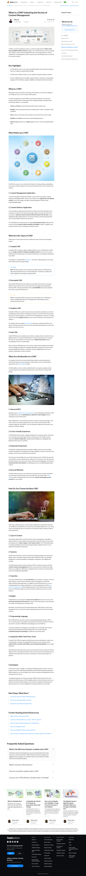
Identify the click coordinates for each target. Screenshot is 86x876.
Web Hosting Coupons (59, 840)
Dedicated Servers (48, 861)
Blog (70, 842)
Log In (19, 853)
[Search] (73, 2)
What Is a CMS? (65, 38)
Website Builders (48, 866)
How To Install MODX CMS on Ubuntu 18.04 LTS (23, 730)
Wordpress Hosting (48, 845)
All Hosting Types (48, 839)
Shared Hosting (47, 847)
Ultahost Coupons (60, 853)
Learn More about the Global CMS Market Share (22, 696)
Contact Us (34, 842)
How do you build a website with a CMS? (24, 771)
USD (76, 2)
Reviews (32, 2)
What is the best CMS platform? (21, 765)
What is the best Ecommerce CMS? (19, 716)
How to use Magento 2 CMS (17, 726)
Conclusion (63, 53)
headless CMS (28, 323)
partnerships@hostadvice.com (69, 25)
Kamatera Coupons (60, 843)
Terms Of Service (36, 866)
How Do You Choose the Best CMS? (69, 50)
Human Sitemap (35, 845)
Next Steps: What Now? (66, 56)
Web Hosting (47, 842)
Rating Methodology (64, 5)
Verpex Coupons (60, 855)
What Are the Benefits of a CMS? (69, 47)
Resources (48, 2)
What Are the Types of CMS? (68, 44)
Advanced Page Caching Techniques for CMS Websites (24, 723)
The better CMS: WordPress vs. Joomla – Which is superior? (25, 719)
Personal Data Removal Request (36, 860)
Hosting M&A (14, 865)
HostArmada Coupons (59, 847)
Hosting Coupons (60, 2)
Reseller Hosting (48, 863)
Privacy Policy (35, 863)
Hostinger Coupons (60, 850)
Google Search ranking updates (26, 413)
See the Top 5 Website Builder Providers (20, 700)
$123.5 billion (21, 364)
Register (11, 853)
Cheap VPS (46, 855)
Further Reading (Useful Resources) (69, 59)
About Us (34, 839)
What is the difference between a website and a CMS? (28, 749)
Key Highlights (64, 35)
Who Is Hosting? (72, 853)
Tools (70, 845)
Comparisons (40, 2)
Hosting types (24, 2)
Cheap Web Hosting (48, 850)
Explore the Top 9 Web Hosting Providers (21, 703)
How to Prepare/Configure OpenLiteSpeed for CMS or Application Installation (30, 733)
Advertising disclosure (74, 5)
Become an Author (69, 29)
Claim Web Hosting (36, 854)
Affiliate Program (36, 847)
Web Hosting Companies (72, 856)
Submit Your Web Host (36, 851)
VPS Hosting (47, 853)
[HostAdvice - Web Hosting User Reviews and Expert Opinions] (12, 2)
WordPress (28, 259)
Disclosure (34, 857)
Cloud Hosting (47, 858)
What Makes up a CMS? (66, 41)
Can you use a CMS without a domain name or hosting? (29, 778)
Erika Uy (16, 19)
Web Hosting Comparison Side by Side (73, 849)
